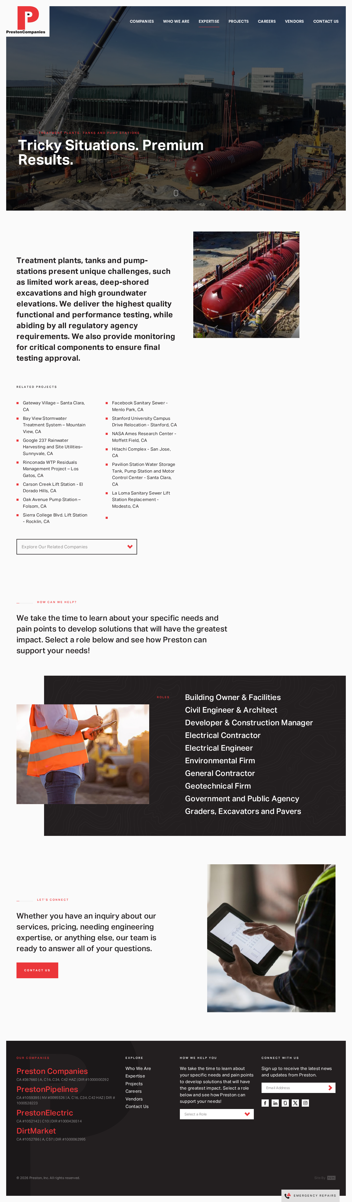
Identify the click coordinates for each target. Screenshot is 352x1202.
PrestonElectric (44, 1112)
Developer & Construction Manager (249, 722)
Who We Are (138, 1068)
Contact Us (37, 970)
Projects (134, 1083)
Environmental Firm (220, 760)
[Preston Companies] (27, 21)
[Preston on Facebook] (265, 1103)
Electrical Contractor (223, 735)
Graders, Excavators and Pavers (243, 811)
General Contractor (220, 773)
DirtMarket (36, 1130)
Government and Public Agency (242, 798)
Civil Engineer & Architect (231, 709)
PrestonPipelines (47, 1089)
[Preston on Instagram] (305, 1103)
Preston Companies (52, 1071)
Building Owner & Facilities (233, 697)
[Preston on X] (295, 1103)
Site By (320, 1178)
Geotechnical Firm (218, 785)
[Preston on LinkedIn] (275, 1103)
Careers (133, 1091)
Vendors (134, 1098)
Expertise (135, 1075)
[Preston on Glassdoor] (285, 1103)
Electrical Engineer (219, 747)
